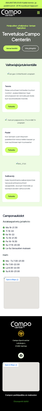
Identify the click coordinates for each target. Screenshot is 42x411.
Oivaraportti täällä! (21, 401)
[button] (38, 12)
